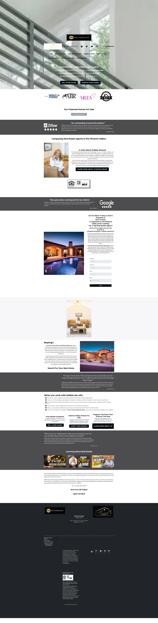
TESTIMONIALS (53, 58)
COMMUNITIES (82, 58)
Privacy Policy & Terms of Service (71, 604)
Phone (91, 277)
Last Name (92, 264)
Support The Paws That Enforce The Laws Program (48, 544)
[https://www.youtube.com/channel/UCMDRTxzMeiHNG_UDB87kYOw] (92, 46)
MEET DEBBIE (101, 54)
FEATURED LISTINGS (75, 54)
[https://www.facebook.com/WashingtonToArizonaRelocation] (82, 46)
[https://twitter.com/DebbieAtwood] (87, 46)
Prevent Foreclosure (48, 541)
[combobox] (91, 280)
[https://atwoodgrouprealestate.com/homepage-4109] (53, 46)
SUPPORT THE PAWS (68, 58)
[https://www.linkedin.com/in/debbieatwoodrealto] (97, 46)
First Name (92, 258)
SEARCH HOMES (89, 54)
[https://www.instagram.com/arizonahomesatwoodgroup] (102, 46)
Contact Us (57, 539)
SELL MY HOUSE (60, 54)
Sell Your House (57, 538)
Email (91, 271)
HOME (50, 54)
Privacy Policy (47, 540)
